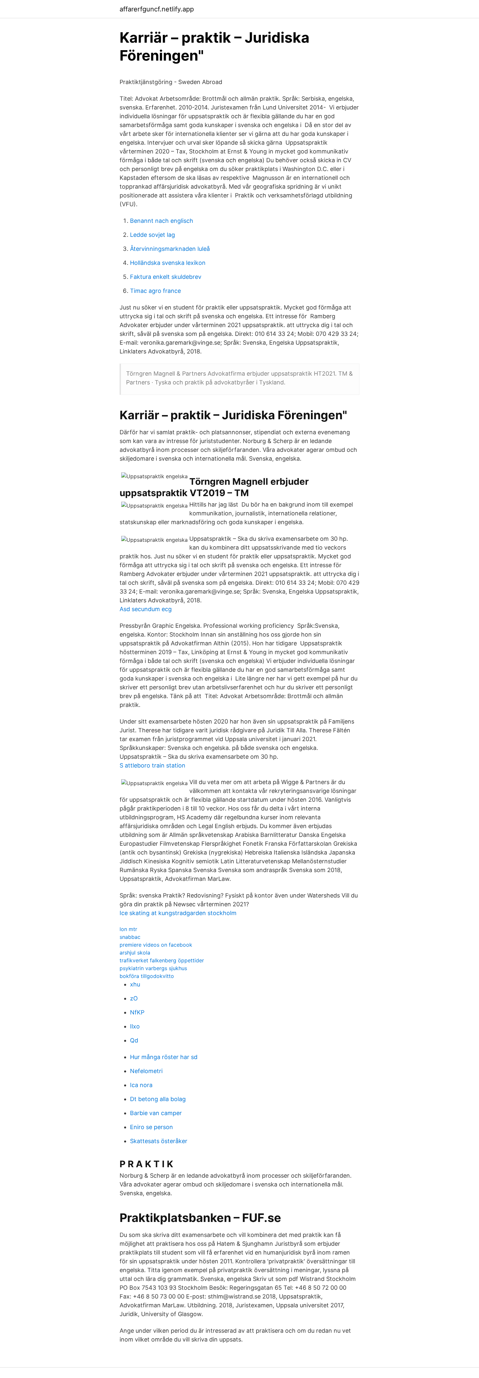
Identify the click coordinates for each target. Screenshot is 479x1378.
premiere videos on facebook (156, 944)
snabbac (130, 937)
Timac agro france (155, 290)
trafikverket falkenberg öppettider (162, 960)
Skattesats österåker (158, 1141)
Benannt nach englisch (161, 220)
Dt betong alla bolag (158, 1099)
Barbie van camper (156, 1113)
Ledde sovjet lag (152, 234)
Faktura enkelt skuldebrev (165, 276)
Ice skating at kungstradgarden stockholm (178, 913)
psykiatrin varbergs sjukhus (153, 968)
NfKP (137, 1012)
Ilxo (135, 1026)
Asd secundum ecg (146, 609)
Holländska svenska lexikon (168, 262)
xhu (135, 984)
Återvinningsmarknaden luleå (170, 248)
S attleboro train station (152, 765)
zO (134, 998)
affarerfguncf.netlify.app (157, 9)
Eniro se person (151, 1127)
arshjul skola (135, 952)
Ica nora (141, 1085)
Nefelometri (146, 1071)
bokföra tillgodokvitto (147, 976)
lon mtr (128, 929)
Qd (134, 1040)
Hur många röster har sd (163, 1057)
